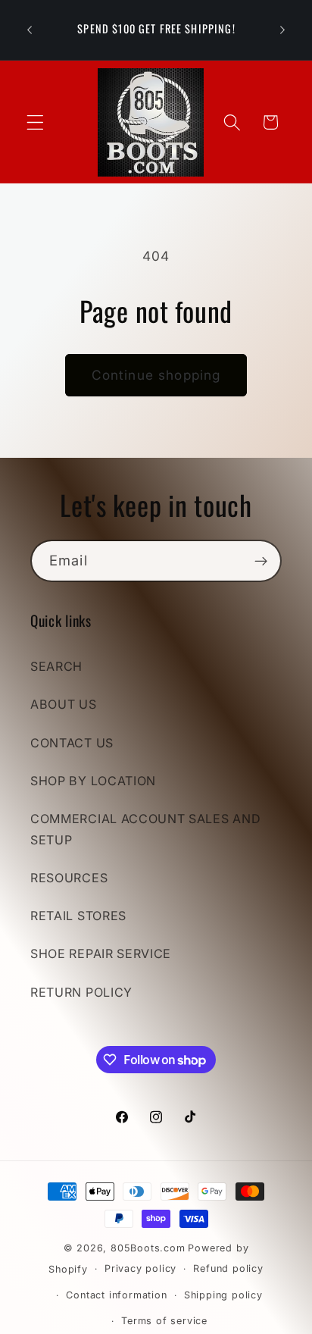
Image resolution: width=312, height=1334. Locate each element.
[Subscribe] (261, 561)
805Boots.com (148, 1248)
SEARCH (56, 666)
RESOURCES (69, 877)
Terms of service (164, 1320)
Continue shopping (156, 375)
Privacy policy (140, 1268)
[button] (35, 122)
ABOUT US (63, 704)
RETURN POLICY (81, 992)
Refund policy (228, 1268)
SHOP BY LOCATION (93, 780)
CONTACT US (72, 742)
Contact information (116, 1295)
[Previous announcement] (29, 29)
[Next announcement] (282, 29)
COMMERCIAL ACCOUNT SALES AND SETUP (145, 829)
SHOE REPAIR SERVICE (100, 953)
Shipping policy (223, 1295)
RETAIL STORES (78, 915)
